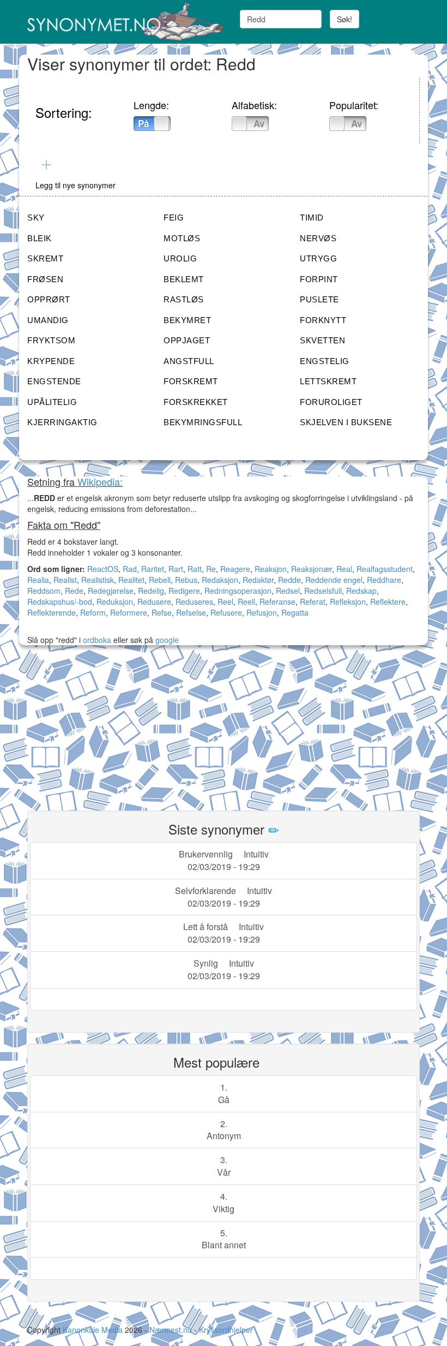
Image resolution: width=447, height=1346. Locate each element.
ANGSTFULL (189, 361)
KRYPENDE (51, 361)
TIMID (312, 217)
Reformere (128, 612)
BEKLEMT (184, 279)
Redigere (184, 590)
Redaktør (258, 579)
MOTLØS (182, 238)
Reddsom (44, 590)
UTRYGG (318, 258)
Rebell (160, 579)
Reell (246, 601)
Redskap (361, 590)
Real (344, 568)
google (167, 639)
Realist (65, 579)
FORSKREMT (191, 381)
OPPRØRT (48, 299)
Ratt (195, 568)
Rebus (186, 579)
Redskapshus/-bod (59, 601)
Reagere (235, 568)
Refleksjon (348, 601)
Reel (225, 601)
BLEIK (39, 238)
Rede (74, 590)
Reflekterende (51, 612)
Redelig (151, 590)
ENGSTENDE (54, 381)
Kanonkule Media (94, 1329)
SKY (36, 217)
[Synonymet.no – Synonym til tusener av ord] (121, 22)
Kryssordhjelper (226, 1329)
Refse (162, 612)
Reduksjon (114, 601)
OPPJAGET (187, 340)
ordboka (96, 639)
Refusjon (261, 612)
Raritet (152, 568)
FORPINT (319, 279)
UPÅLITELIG (52, 402)
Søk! (344, 19)
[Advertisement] (109, 730)
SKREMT (45, 258)
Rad (130, 568)
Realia (38, 579)
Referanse (277, 601)
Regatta (295, 612)
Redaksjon (220, 579)
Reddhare (384, 579)
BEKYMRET (187, 320)
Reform (93, 612)
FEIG (174, 217)
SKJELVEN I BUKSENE (346, 422)
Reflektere (388, 601)
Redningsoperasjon (237, 590)
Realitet (131, 579)
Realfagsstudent (385, 568)
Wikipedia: (100, 481)
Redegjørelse (111, 590)
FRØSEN (45, 279)
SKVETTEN (322, 340)
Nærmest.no (170, 1329)
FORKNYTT (323, 320)
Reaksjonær (311, 568)
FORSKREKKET (196, 402)
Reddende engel (334, 579)
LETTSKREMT (328, 381)
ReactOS (102, 568)
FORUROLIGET (331, 402)
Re (211, 568)
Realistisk (97, 579)
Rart (175, 568)
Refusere (226, 612)
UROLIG (180, 258)
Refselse (191, 612)
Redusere (154, 601)
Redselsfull (323, 590)
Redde (289, 579)
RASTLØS (184, 299)
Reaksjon (271, 568)
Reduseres (194, 601)
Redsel (288, 590)
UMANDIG (48, 320)
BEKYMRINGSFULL (203, 422)
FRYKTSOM (51, 340)
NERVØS (318, 238)
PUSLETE (319, 299)
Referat (312, 601)
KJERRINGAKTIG (62, 422)
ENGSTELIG (324, 361)
